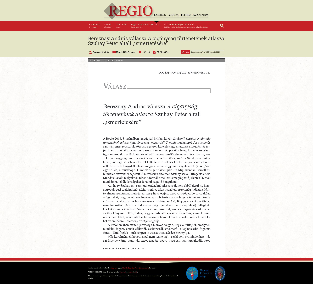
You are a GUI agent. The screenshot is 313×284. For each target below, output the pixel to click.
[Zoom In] (112, 60)
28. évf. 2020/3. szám (125, 52)
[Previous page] (90, 60)
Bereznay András (101, 52)
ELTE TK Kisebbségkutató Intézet (186, 25)
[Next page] (94, 60)
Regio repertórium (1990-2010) (145, 25)
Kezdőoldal (94, 25)
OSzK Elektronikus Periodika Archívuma (135, 268)
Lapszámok (121, 25)
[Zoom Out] (108, 60)
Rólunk (107, 25)
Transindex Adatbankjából (128, 272)
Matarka (113, 268)
